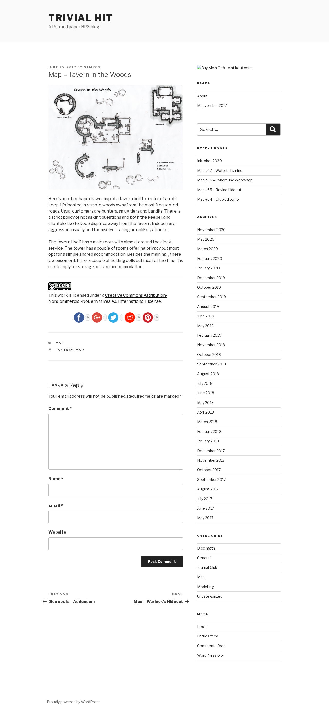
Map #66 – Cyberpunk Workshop (224, 180)
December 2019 (211, 278)
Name (55, 478)
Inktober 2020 (209, 161)
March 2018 (207, 421)
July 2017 (204, 499)
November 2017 (211, 460)
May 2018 (205, 402)
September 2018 (211, 364)
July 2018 (204, 383)
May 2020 (205, 239)
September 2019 (211, 297)
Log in (202, 626)
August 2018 (208, 374)
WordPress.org (210, 655)
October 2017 (209, 470)
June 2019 (205, 316)
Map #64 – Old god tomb (218, 199)
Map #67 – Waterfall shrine (219, 170)
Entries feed (207, 636)
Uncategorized (209, 596)
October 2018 (209, 354)
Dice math (206, 548)
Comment (60, 408)
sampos (92, 67)
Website (57, 532)
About (202, 96)
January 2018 (208, 441)
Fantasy (64, 350)
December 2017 (211, 450)
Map (60, 343)
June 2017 (205, 508)
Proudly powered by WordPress (73, 702)
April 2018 (205, 412)
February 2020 (209, 258)
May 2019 (205, 326)
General (204, 558)
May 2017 (205, 518)
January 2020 (208, 268)
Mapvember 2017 (212, 105)
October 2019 (209, 287)
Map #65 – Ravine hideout (219, 190)
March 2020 (207, 248)
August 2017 (208, 489)
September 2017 (211, 479)
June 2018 (205, 393)
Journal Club (207, 567)
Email (55, 505)
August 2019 (208, 306)
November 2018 (211, 345)
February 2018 (209, 431)
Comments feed (211, 646)
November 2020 (211, 229)
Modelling (205, 586)
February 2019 (209, 335)
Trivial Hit (80, 18)
